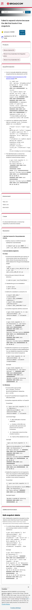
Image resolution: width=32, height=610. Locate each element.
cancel (23, 12)
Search (28, 12)
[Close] (28, 587)
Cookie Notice (6, 604)
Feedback (22, 31)
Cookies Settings (15, 607)
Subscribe (22, 33)
